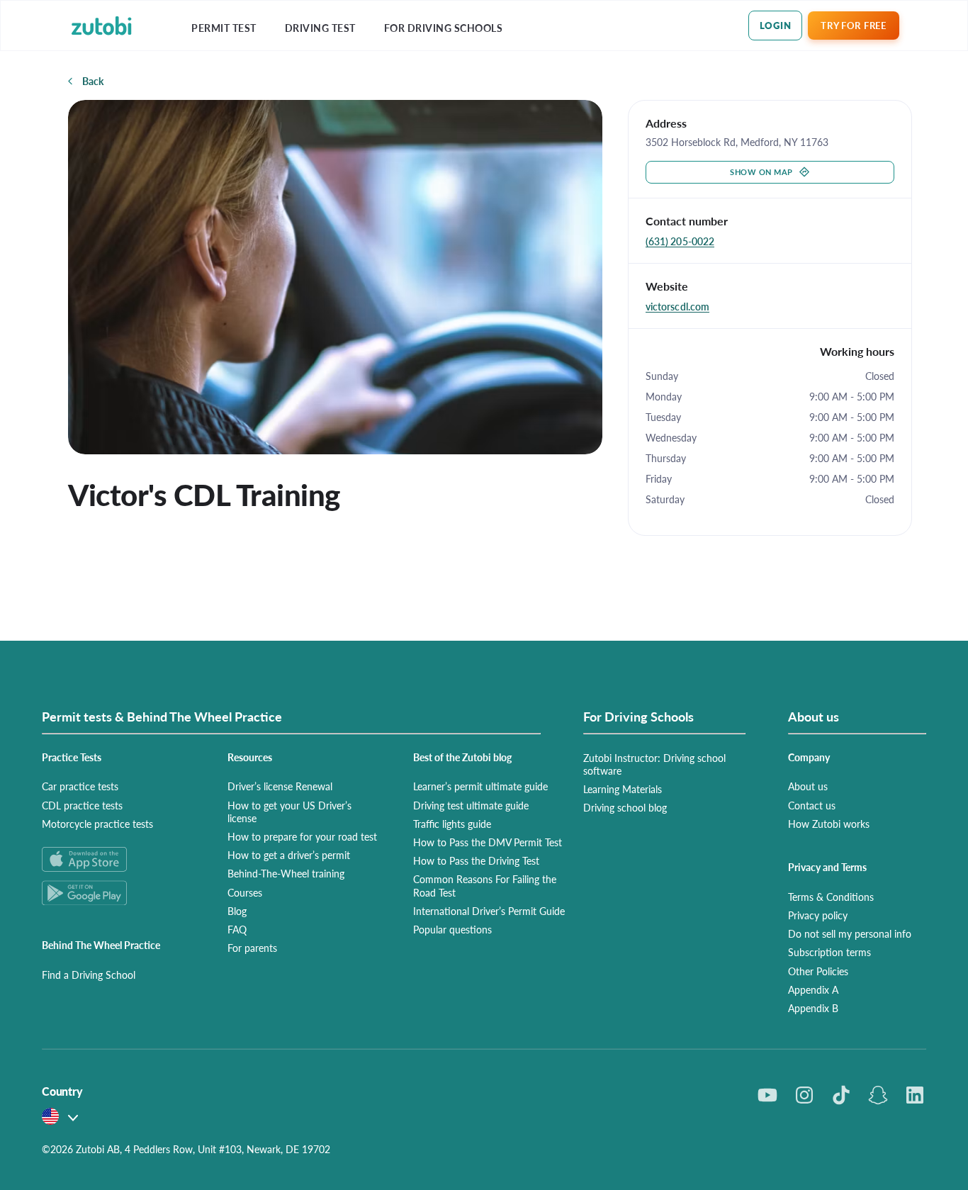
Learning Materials (622, 788)
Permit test (224, 28)
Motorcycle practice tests (97, 823)
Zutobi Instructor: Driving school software (654, 764)
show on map (761, 172)
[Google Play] (117, 892)
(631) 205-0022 (680, 241)
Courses (244, 892)
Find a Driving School (88, 974)
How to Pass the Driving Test (476, 860)
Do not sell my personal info (849, 933)
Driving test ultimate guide (471, 805)
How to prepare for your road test (302, 836)
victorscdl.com (677, 306)
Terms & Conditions (831, 896)
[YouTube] (767, 1095)
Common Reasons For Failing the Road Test (484, 885)
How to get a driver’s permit (288, 854)
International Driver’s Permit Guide (489, 910)
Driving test (320, 28)
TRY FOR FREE (853, 25)
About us (808, 786)
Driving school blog (625, 807)
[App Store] (117, 859)
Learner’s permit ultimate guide (480, 786)
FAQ (237, 929)
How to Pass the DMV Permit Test (487, 842)
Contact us (811, 805)
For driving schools (443, 28)
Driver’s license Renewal (279, 786)
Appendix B (813, 1007)
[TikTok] (841, 1095)
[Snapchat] (878, 1095)
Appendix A (813, 989)
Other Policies (818, 971)
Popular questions (452, 929)
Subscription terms (829, 951)
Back (92, 81)
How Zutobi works (828, 823)
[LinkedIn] (915, 1095)
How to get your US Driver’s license (289, 811)
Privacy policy (818, 915)
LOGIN (776, 25)
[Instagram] (804, 1095)
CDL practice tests (82, 805)
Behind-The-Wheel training (285, 873)
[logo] (102, 25)
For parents (252, 947)
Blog (237, 910)
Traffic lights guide (452, 823)
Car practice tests (80, 786)
